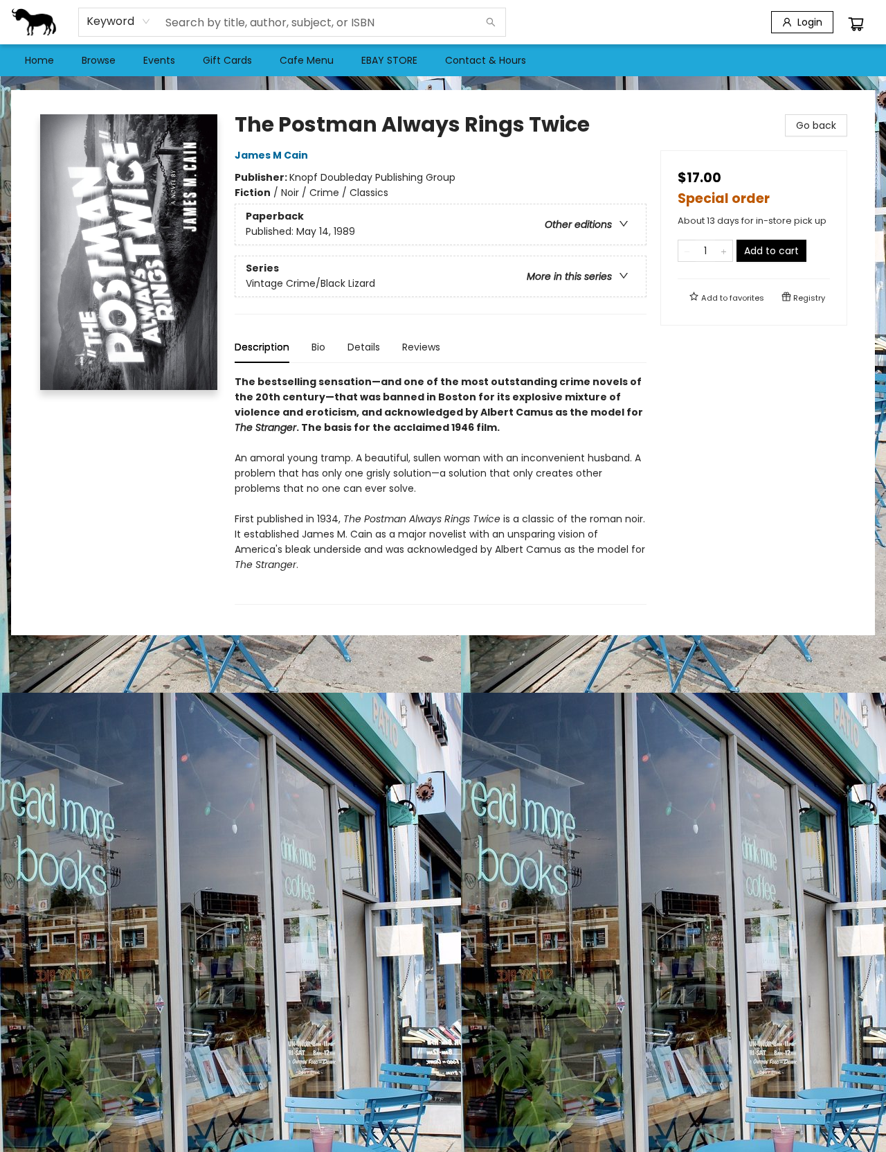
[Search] (491, 22)
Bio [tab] (318, 347)
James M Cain (271, 155)
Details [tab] (363, 347)
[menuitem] (39, 60)
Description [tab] (262, 347)
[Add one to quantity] (723, 250)
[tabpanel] (441, 489)
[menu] (443, 60)
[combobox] (119, 21)
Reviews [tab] (421, 347)
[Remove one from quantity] (687, 250)
